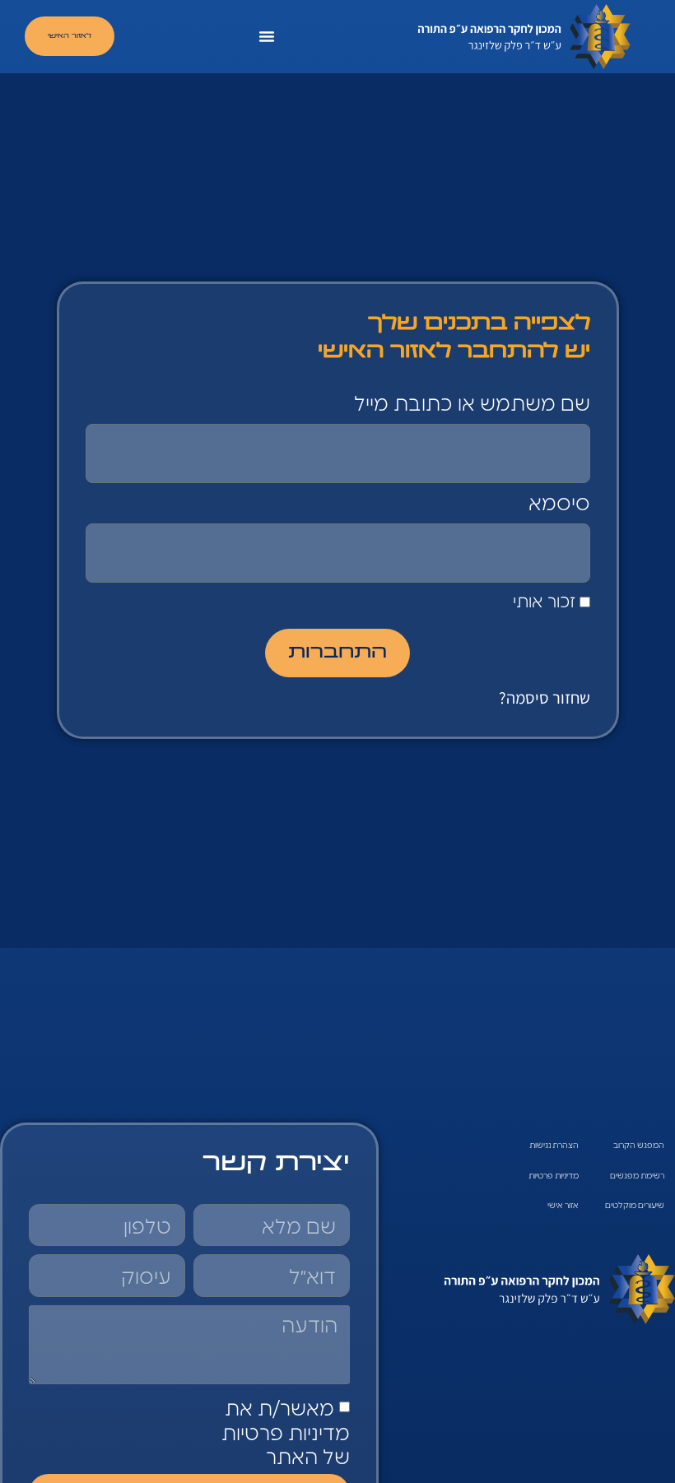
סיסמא (559, 503)
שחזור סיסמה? (544, 697)
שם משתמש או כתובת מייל (472, 404)
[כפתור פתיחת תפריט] (266, 36)
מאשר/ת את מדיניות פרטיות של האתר (285, 1431)
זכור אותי (546, 601)
